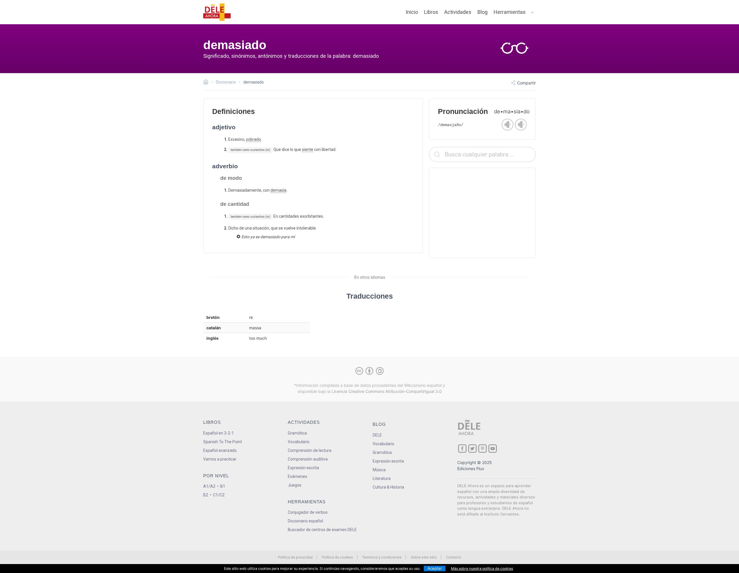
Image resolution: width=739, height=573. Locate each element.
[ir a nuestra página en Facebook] (462, 448)
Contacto (453, 557)
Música (379, 469)
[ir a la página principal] (217, 12)
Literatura (382, 478)
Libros (431, 12)
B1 (222, 486)
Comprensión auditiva (308, 459)
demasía (278, 190)
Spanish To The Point (222, 441)
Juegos (294, 485)
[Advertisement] (482, 212)
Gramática (297, 433)
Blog (482, 12)
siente (307, 149)
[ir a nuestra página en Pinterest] (482, 448)
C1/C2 (219, 495)
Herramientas (510, 12)
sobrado (253, 139)
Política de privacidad (295, 557)
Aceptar (435, 568)
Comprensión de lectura (309, 450)
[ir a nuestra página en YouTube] (493, 448)
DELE (377, 435)
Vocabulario (298, 441)
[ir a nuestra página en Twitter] (472, 448)
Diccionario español (305, 521)
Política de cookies (337, 557)
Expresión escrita (303, 467)
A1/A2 (209, 486)
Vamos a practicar (219, 459)
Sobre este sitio (424, 557)
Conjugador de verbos (308, 512)
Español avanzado (220, 450)
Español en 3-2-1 (218, 433)
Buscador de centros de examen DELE (322, 529)
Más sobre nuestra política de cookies (482, 568)
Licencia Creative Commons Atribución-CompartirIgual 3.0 (387, 391)
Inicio (412, 12)
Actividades (457, 12)
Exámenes (297, 476)
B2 (205, 495)
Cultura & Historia (388, 487)
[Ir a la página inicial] (207, 82)
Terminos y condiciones (382, 557)
